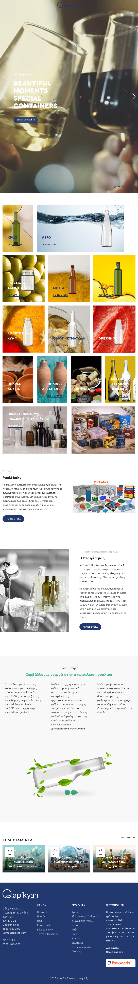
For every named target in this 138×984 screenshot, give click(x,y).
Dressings (77, 951)
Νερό (75, 925)
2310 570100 (13, 929)
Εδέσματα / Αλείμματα (86, 916)
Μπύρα (76, 938)
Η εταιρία (42, 912)
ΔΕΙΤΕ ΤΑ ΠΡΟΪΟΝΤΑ (25, 120)
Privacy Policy (45, 929)
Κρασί (75, 912)
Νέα (39, 921)
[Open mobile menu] (4, 5)
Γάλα (74, 934)
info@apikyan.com (15, 933)
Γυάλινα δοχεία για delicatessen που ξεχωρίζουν (114, 861)
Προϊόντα (42, 916)
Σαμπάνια (77, 943)
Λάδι (74, 929)
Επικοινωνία (44, 925)
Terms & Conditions (48, 934)
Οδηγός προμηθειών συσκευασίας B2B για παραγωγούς (68, 861)
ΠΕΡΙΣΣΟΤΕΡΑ (13, 519)
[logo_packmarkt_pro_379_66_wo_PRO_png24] (121, 963)
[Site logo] (69, 5)
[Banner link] (18, 228)
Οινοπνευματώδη (82, 947)
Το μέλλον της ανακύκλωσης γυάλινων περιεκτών (23, 861)
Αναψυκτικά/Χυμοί (82, 921)
